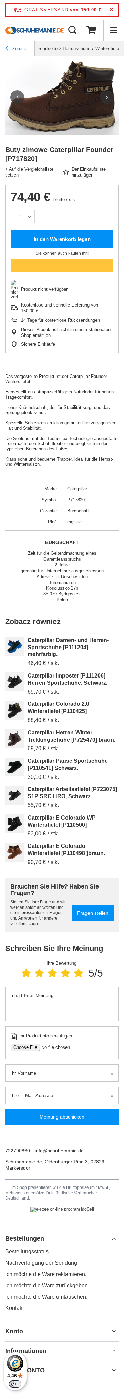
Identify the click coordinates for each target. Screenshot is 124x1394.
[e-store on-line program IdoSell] (62, 1209)
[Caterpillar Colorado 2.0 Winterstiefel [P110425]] (14, 710)
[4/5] (65, 973)
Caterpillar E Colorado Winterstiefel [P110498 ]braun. (66, 849)
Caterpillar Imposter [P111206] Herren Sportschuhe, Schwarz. (67, 679)
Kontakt (14, 1308)
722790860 (17, 1150)
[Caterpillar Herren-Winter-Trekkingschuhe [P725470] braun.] (14, 738)
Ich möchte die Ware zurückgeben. (47, 1285)
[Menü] (113, 30)
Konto (14, 1331)
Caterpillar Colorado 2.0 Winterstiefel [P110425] (58, 707)
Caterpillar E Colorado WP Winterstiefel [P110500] (62, 821)
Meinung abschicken (62, 1117)
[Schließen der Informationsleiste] (111, 10)
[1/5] (26, 973)
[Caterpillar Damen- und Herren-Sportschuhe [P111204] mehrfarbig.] (14, 646)
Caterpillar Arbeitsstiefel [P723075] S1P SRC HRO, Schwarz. (72, 792)
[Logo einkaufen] (34, 30)
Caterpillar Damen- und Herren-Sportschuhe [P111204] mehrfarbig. (68, 647)
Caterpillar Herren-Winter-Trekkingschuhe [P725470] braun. (71, 736)
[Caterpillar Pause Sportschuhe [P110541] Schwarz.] (14, 767)
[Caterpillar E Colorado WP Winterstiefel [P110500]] (14, 823)
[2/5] (39, 973)
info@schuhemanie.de (59, 1150)
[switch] (15, 1384)
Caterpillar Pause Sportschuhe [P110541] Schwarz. (68, 764)
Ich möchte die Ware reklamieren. (45, 1274)
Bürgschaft (78, 510)
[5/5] (78, 973)
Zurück (18, 48)
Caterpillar (77, 488)
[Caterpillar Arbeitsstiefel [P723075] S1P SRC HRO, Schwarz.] (14, 795)
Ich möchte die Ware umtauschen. (46, 1297)
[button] (17, 97)
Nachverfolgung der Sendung (41, 1263)
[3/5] (52, 973)
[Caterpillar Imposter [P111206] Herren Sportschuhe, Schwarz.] (14, 681)
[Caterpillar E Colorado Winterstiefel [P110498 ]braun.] (14, 852)
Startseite (48, 48)
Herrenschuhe (76, 48)
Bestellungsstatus (27, 1251)
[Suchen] (72, 30)
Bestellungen (24, 1238)
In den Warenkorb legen (62, 239)
